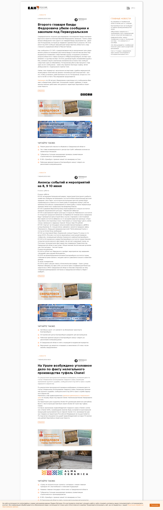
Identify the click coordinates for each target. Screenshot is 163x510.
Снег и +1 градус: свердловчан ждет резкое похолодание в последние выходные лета (121, 52)
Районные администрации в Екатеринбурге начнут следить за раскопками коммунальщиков (62, 163)
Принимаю (155, 505)
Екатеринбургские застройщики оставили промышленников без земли (121, 27)
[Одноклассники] (84, 94)
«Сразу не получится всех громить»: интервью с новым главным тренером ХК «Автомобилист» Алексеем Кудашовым (63, 485)
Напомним (41, 80)
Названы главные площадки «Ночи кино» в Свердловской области (64, 489)
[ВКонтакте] (82, 94)
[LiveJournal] (91, 94)
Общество (41, 90)
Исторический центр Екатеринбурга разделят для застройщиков (63, 335)
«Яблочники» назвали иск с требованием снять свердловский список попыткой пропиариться (122, 33)
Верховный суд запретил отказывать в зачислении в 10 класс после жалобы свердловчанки (64, 346)
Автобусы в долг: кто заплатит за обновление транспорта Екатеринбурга (61, 331)
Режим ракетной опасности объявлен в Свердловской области (62, 146)
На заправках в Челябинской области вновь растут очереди (121, 22)
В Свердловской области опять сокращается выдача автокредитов (64, 342)
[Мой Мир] (89, 94)
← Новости (42, 15)
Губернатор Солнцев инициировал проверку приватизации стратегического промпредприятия (61, 155)
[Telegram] (86, 94)
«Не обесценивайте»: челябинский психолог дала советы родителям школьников (122, 47)
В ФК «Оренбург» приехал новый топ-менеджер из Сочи (60, 159)
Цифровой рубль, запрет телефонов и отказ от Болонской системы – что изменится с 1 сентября (122, 40)
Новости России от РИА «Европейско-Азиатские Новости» (33, 8)
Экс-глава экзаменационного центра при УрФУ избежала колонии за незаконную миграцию (65, 150)
